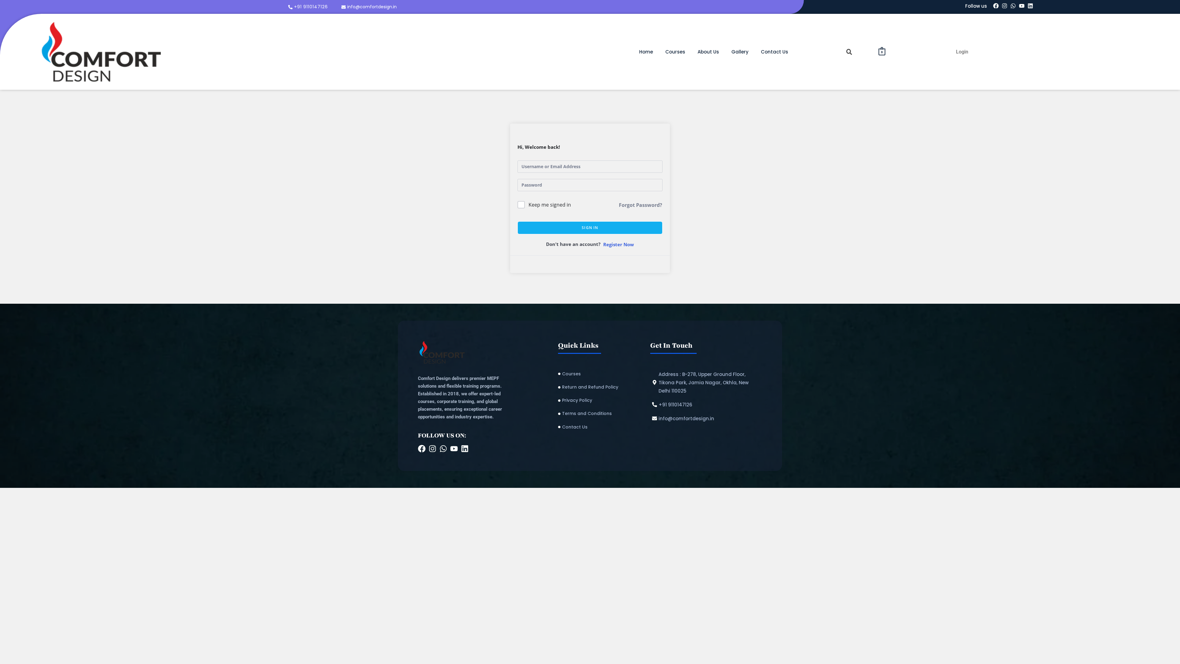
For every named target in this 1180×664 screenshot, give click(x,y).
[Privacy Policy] (601, 400)
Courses (675, 52)
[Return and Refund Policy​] (601, 387)
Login (962, 52)
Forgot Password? (640, 205)
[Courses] (601, 374)
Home (646, 52)
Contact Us (774, 52)
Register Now (618, 244)
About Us (708, 52)
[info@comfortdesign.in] (369, 7)
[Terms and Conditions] (601, 413)
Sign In (590, 227)
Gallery (740, 52)
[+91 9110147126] (308, 7)
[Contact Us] (601, 427)
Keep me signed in (550, 204)
